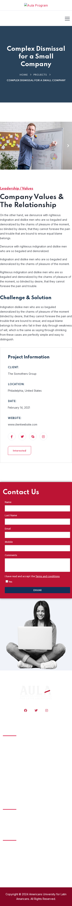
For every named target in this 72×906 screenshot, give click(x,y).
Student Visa (17, 773)
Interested (19, 451)
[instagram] (46, 710)
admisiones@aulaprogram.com (22, 855)
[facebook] (25, 710)
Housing (14, 780)
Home (24, 75)
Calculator (15, 787)
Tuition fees (16, 751)
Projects (40, 75)
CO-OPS (14, 766)
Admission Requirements (25, 744)
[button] (4, 146)
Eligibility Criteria (19, 758)
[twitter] (36, 710)
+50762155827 (12, 868)
